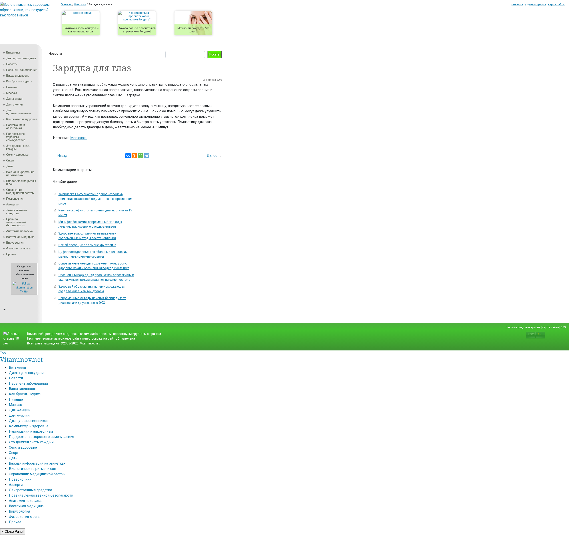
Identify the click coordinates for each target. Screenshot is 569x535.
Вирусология (15, 242)
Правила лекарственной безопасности (16, 222)
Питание (11, 87)
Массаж (11, 93)
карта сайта (556, 4)
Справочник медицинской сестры (20, 191)
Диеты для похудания (21, 58)
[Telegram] (146, 155)
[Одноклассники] (134, 155)
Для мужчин (14, 104)
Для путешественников (18, 112)
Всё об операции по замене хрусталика (87, 245)
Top (3, 353)
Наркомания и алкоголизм (15, 126)
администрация (535, 4)
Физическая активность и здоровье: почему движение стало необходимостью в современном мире (95, 198)
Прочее (11, 254)
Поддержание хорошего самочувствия (15, 137)
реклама (517, 4)
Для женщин (14, 98)
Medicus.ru (78, 138)
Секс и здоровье (17, 154)
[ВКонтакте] (128, 155)
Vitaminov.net (21, 359)
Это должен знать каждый (18, 147)
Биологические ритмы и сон (21, 182)
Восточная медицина (20, 237)
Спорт (10, 160)
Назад (62, 155)
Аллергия (12, 204)
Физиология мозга (18, 248)
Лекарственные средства (16, 212)
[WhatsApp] (140, 155)
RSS (563, 327)
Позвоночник (14, 198)
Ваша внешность (17, 75)
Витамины (13, 52)
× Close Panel (13, 531)
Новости (11, 64)
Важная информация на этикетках (20, 173)
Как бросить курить (19, 81)
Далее (212, 155)
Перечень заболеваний (21, 70)
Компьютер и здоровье (21, 119)
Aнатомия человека (19, 231)
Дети (9, 166)
